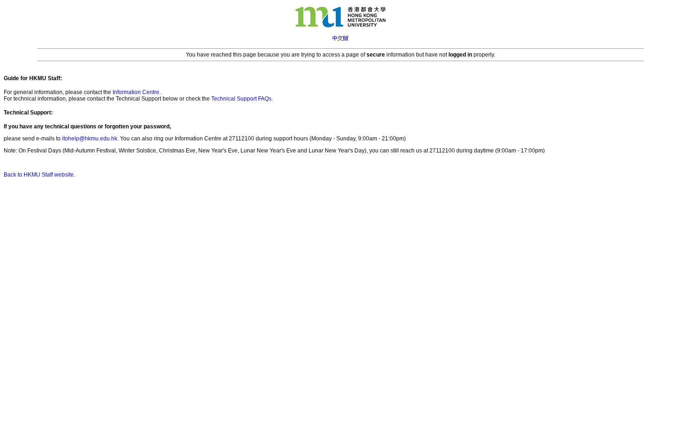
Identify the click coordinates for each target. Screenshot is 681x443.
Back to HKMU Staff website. (39, 174)
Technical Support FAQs (241, 98)
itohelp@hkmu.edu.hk (89, 138)
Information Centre (136, 92)
